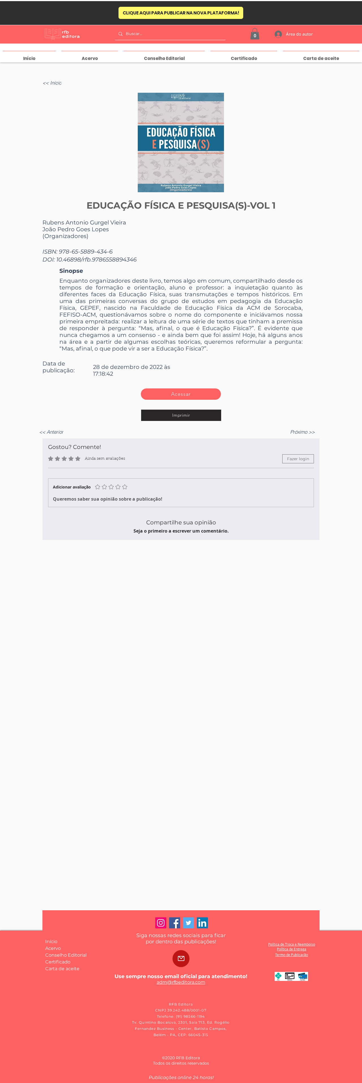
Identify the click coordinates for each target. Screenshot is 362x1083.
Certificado (57, 962)
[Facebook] (174, 922)
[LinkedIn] (202, 922)
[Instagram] (160, 922)
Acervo (53, 948)
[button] (255, 34)
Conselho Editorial (66, 955)
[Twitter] (188, 922)
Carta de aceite (62, 968)
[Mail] (181, 958)
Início (51, 941)
